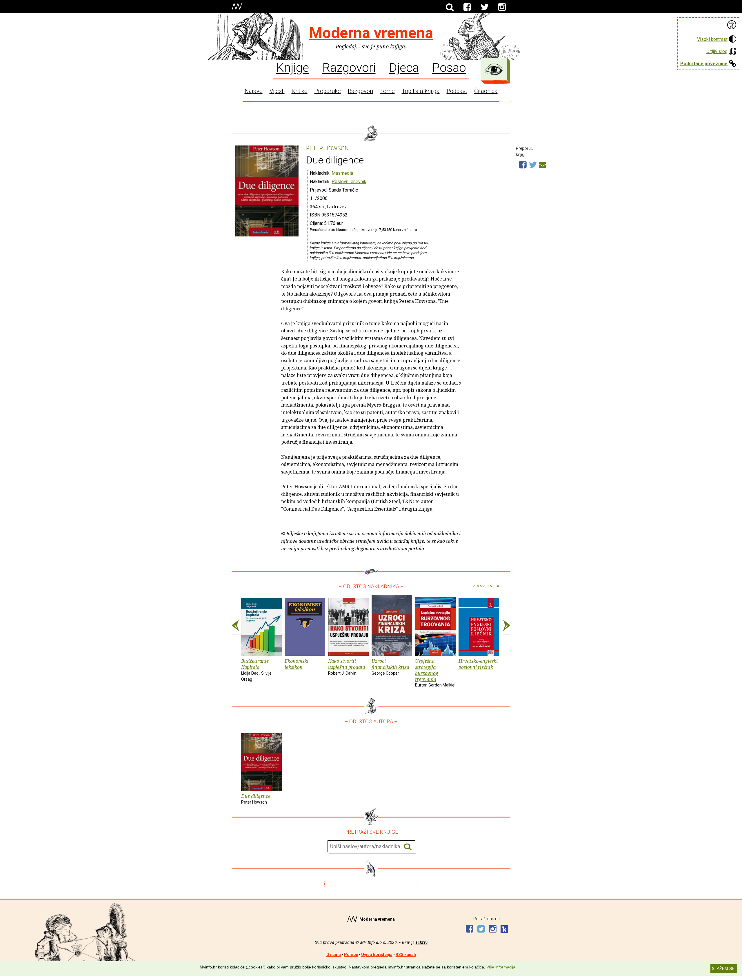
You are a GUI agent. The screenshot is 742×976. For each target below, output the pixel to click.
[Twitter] (484, 7)
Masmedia (342, 173)
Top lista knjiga (421, 91)
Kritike (300, 91)
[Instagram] (502, 7)
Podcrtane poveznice (704, 63)
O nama (333, 954)
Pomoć (351, 954)
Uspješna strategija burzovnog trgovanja (435, 672)
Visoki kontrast (712, 39)
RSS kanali (406, 954)
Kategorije (494, 69)
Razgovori (349, 67)
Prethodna (235, 628)
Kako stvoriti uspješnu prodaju (346, 666)
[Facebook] (467, 7)
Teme (387, 91)
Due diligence (255, 798)
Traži (408, 847)
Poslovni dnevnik (349, 181)
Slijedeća (506, 628)
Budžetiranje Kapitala (256, 669)
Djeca (404, 67)
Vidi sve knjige (486, 586)
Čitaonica (486, 91)
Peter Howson (327, 148)
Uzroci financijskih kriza (390, 666)
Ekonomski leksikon (296, 664)
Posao (449, 67)
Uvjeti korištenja (376, 954)
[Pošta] (542, 164)
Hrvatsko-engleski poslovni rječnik (478, 664)
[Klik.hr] (504, 930)
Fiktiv (422, 942)
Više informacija (500, 967)
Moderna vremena (371, 33)
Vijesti (277, 91)
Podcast (457, 91)
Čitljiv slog (717, 51)
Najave (254, 91)
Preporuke (327, 91)
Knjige (292, 67)
